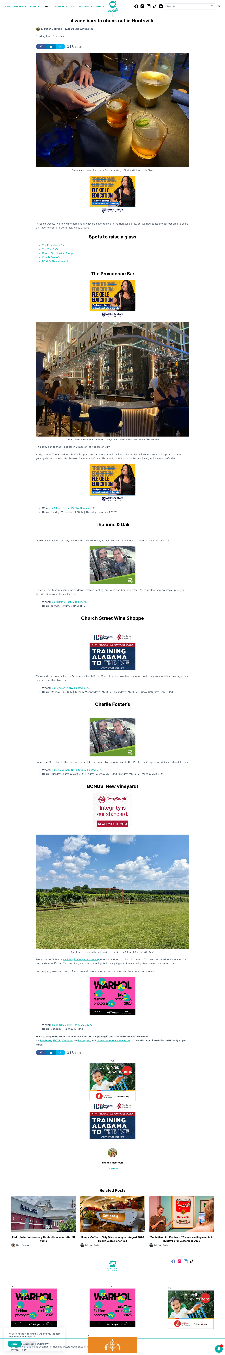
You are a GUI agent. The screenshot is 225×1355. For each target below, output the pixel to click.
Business (34, 6)
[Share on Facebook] (41, 46)
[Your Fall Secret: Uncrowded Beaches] (112, 1344)
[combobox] (186, 6)
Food (47, 6)
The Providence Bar (53, 245)
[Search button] (212, 6)
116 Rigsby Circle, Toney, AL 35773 (72, 1024)
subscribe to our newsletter (113, 1040)
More (98, 6)
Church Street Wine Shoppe (58, 253)
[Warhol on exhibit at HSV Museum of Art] (112, 995)
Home (7, 6)
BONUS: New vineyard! (55, 261)
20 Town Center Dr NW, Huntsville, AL (74, 508)
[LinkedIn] (148, 6)
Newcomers (20, 6)
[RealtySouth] (112, 811)
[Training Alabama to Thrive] (112, 651)
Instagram (84, 1040)
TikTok (57, 1040)
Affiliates (84, 6)
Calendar (59, 6)
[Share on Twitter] (60, 46)
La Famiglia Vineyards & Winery (81, 959)
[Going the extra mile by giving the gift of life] (112, 565)
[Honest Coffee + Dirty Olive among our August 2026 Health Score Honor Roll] (112, 1214)
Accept (14, 1344)
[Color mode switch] (219, 6)
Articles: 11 (112, 1169)
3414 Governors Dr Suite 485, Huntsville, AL (77, 769)
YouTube (67, 1040)
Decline (29, 1344)
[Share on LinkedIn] (51, 46)
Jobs (73, 6)
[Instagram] (142, 6)
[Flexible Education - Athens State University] (112, 194)
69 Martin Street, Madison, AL (69, 601)
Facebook (45, 1040)
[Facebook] (136, 6)
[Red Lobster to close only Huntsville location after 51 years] (43, 1214)
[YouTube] (161, 6)
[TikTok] (155, 6)
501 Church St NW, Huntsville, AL (71, 687)
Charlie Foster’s (51, 257)
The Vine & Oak (51, 249)
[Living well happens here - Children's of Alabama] (112, 1081)
